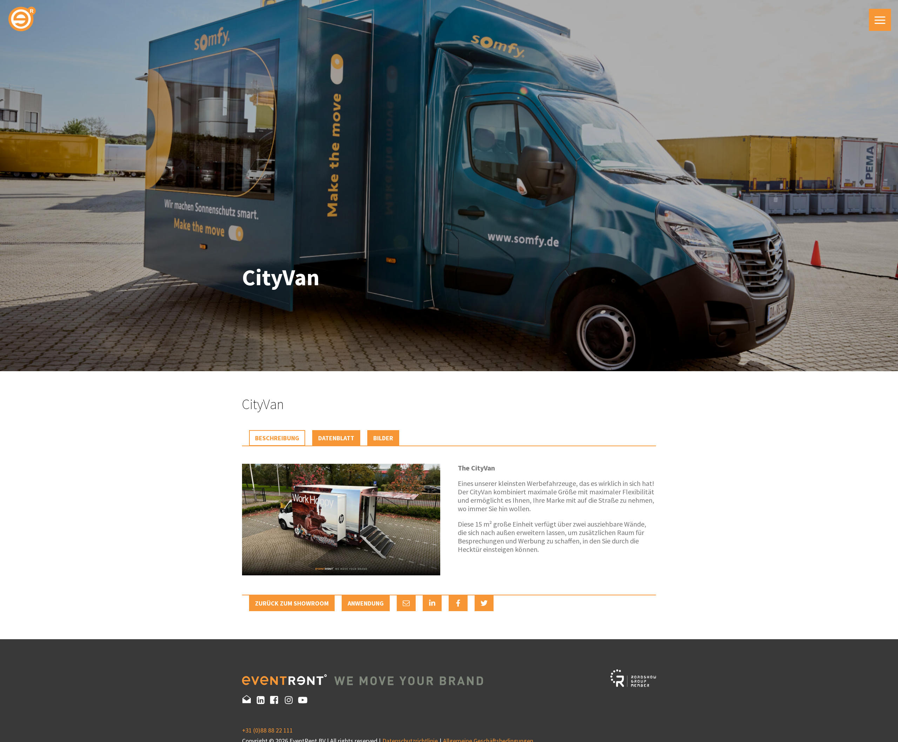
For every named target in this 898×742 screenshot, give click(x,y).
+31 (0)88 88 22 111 (267, 730)
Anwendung (366, 603)
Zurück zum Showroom (292, 603)
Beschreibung (277, 438)
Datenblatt (336, 438)
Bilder (383, 438)
